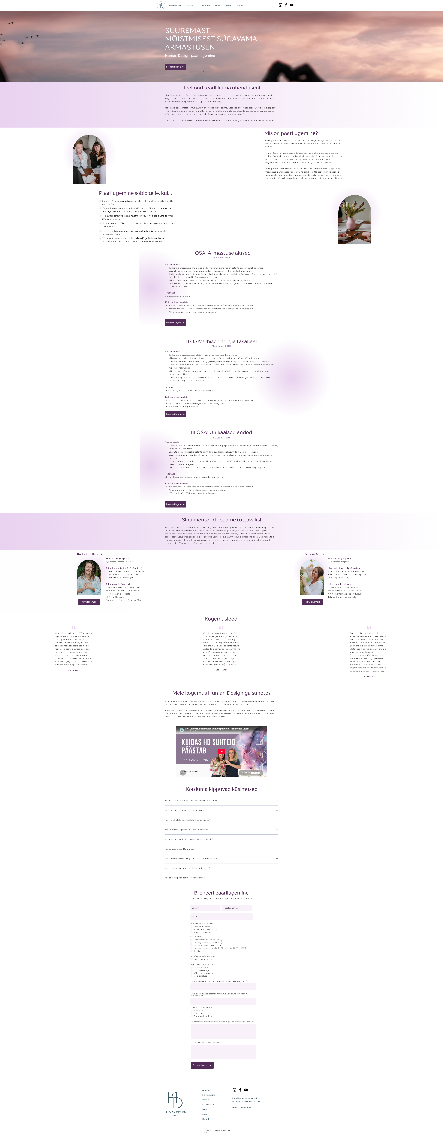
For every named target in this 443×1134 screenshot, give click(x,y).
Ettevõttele (208, 1104)
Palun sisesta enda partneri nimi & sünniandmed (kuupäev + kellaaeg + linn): (218, 995)
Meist (205, 1114)
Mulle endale (208, 1095)
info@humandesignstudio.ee (246, 1098)
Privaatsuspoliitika (241, 1107)
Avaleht (206, 1090)
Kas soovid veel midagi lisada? (205, 1043)
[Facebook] (286, 5)
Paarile (205, 1099)
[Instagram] (280, 5)
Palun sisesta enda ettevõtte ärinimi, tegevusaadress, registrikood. (222, 1022)
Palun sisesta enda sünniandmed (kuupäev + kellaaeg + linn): (218, 981)
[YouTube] (291, 5)
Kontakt (206, 1119)
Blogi (204, 1109)
